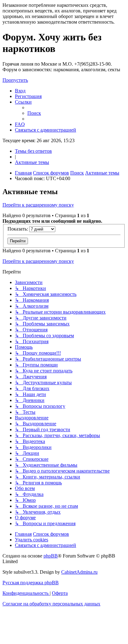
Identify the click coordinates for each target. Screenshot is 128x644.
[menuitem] (20, 90)
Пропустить (15, 80)
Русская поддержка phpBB (30, 582)
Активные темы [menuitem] (32, 162)
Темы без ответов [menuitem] (33, 151)
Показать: (18, 228)
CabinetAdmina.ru (79, 572)
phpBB (50, 555)
